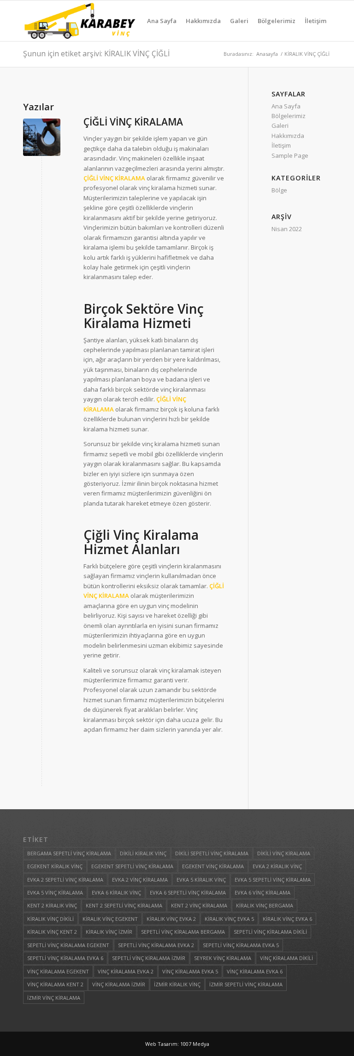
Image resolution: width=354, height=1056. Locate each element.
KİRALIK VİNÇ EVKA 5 (229, 918)
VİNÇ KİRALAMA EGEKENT (58, 971)
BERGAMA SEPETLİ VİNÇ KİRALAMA (69, 853)
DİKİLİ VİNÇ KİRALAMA (283, 853)
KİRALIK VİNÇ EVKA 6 (287, 918)
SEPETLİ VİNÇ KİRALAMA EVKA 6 (65, 958)
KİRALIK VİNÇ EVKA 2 (171, 918)
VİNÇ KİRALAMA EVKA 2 (125, 971)
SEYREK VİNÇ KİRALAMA (222, 958)
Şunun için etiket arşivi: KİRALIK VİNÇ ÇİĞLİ (96, 53)
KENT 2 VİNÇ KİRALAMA (199, 905)
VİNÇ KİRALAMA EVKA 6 (255, 971)
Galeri (280, 125)
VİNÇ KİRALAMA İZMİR (118, 984)
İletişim (281, 145)
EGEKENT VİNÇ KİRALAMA (213, 866)
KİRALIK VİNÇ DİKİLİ (50, 918)
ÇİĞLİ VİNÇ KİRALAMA (133, 121)
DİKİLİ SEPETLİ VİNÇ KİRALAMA (211, 853)
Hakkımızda (287, 135)
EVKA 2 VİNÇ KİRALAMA (140, 879)
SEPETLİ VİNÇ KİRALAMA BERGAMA (183, 931)
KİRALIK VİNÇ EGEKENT (110, 918)
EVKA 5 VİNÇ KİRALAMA (55, 892)
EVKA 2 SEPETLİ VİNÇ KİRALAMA (65, 879)
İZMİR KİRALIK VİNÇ (177, 984)
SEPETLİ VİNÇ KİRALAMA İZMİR (148, 958)
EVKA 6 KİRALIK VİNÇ (116, 892)
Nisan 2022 (286, 229)
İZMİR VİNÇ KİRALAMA (53, 997)
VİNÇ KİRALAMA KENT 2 (55, 984)
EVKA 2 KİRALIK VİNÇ (277, 866)
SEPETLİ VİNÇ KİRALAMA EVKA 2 (156, 945)
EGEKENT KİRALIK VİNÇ (55, 866)
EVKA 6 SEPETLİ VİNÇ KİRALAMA (188, 892)
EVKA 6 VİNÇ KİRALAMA (262, 892)
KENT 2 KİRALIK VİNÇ (52, 905)
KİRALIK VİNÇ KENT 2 (52, 931)
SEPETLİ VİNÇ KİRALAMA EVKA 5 (241, 945)
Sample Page (289, 155)
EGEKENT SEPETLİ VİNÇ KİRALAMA (132, 866)
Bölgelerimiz (288, 116)
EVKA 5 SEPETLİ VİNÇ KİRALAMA (273, 879)
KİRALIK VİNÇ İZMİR (109, 931)
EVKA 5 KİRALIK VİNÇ (201, 879)
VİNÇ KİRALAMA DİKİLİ (286, 958)
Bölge (279, 190)
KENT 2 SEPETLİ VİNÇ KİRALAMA (124, 905)
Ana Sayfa (286, 106)
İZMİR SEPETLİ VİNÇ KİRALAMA (246, 984)
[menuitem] (161, 20)
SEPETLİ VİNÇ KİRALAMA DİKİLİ (270, 931)
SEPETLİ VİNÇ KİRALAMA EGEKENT (68, 945)
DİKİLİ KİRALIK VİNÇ (143, 853)
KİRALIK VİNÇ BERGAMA (264, 905)
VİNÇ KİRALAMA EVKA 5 (190, 971)
